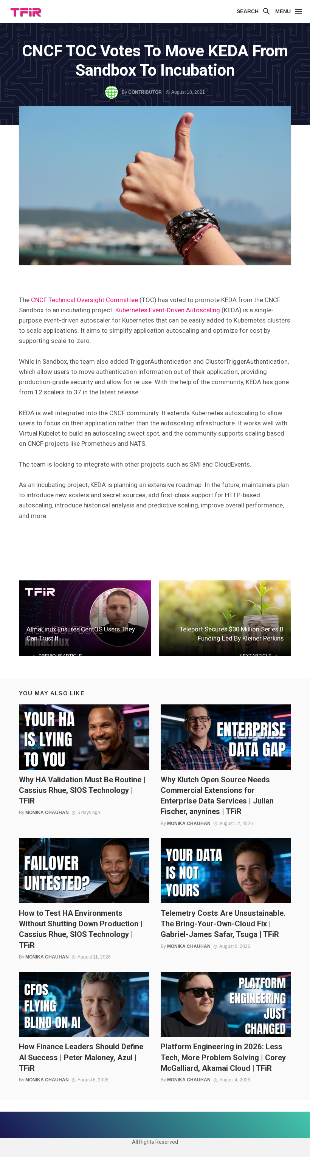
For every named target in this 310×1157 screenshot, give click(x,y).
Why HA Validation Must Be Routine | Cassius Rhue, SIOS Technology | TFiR (82, 790)
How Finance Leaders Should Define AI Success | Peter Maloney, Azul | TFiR (81, 1057)
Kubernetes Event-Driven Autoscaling (167, 310)
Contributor (145, 92)
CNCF (39, 300)
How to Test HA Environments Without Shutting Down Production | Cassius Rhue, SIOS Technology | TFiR (81, 929)
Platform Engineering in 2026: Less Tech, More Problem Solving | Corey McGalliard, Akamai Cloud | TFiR (223, 1057)
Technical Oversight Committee (93, 300)
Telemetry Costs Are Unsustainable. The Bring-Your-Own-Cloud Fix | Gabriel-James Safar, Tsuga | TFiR (223, 924)
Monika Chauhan (47, 812)
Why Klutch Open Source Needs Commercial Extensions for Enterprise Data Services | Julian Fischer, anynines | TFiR (217, 795)
